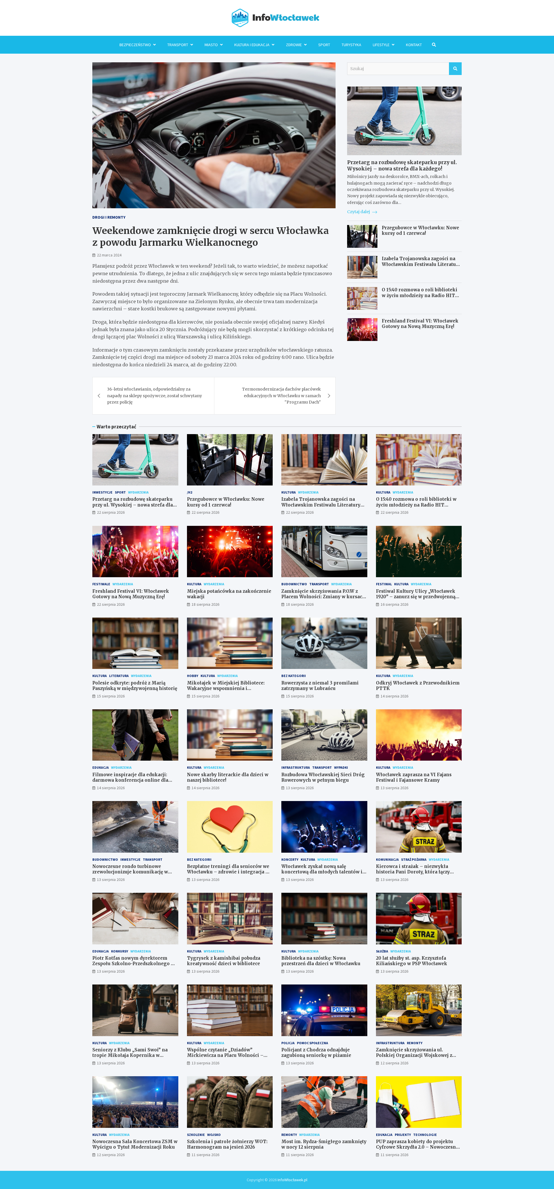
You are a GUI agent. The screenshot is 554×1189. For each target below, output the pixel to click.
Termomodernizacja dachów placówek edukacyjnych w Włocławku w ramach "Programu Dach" (281, 396)
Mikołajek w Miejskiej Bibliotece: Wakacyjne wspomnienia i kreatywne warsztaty (226, 688)
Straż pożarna (413, 859)
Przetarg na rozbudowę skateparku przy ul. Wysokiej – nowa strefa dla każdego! (402, 165)
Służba (382, 951)
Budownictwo (294, 584)
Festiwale (101, 584)
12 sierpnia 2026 (394, 1063)
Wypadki (341, 767)
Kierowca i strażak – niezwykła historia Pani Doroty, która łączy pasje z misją (413, 872)
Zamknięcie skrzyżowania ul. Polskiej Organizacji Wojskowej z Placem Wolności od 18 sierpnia (414, 1055)
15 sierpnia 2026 (111, 696)
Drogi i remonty (109, 217)
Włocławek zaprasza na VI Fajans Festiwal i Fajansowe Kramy (414, 777)
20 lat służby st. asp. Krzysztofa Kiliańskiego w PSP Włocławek (411, 961)
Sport (324, 44)
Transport (177, 44)
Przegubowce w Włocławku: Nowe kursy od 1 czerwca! (420, 230)
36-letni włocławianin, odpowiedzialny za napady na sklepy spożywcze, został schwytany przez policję (154, 396)
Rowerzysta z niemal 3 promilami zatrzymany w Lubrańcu (320, 685)
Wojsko (214, 1134)
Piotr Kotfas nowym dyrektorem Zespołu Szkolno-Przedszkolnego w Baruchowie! (133, 963)
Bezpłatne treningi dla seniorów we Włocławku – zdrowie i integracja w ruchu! (228, 872)
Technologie (425, 1134)
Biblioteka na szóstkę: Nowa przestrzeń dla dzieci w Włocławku (320, 961)
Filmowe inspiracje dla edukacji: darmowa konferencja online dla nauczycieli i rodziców (130, 780)
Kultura (288, 492)
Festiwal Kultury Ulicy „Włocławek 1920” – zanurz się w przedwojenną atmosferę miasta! (415, 596)
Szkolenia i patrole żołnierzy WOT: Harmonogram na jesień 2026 (227, 1144)
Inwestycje (102, 492)
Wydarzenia (138, 492)
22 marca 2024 (109, 255)
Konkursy (119, 951)
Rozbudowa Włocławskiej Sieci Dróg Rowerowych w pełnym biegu (323, 777)
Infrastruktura (295, 767)
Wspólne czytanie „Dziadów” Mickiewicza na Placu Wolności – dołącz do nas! (225, 1055)
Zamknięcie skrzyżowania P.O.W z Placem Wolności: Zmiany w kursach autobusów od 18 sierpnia (323, 596)
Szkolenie (196, 1134)
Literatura (119, 676)
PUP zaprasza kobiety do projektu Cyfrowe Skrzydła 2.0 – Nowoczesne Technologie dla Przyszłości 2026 (417, 1147)
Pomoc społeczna (312, 1043)
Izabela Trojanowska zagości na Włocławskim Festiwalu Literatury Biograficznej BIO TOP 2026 (421, 264)
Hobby (192, 676)
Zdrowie (294, 44)
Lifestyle (381, 44)
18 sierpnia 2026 (205, 604)
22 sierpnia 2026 (111, 512)
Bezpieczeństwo (135, 44)
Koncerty (289, 859)
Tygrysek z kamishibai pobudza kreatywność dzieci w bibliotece (223, 961)
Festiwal (384, 584)
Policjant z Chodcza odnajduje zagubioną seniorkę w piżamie (316, 1052)
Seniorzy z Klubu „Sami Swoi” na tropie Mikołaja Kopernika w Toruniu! (130, 1055)
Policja (288, 1043)
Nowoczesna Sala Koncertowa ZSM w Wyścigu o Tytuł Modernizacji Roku (134, 1144)
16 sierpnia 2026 (394, 604)
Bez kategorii (293, 676)
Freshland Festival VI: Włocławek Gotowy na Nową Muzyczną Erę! (420, 323)
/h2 (189, 492)
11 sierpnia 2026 (205, 1154)
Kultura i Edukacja (251, 44)
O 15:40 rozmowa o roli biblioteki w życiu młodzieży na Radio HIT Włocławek (419, 295)
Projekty (403, 1134)
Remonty (414, 1043)
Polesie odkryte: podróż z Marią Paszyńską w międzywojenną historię (134, 685)
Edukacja (100, 767)
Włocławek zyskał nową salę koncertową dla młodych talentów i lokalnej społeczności (321, 872)
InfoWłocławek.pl (292, 1179)
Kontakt (414, 44)
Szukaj (455, 68)
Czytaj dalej (359, 212)
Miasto (211, 44)
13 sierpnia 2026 (300, 787)
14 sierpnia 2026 (394, 696)
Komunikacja (387, 859)
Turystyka (351, 44)
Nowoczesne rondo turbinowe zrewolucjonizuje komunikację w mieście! (130, 872)
